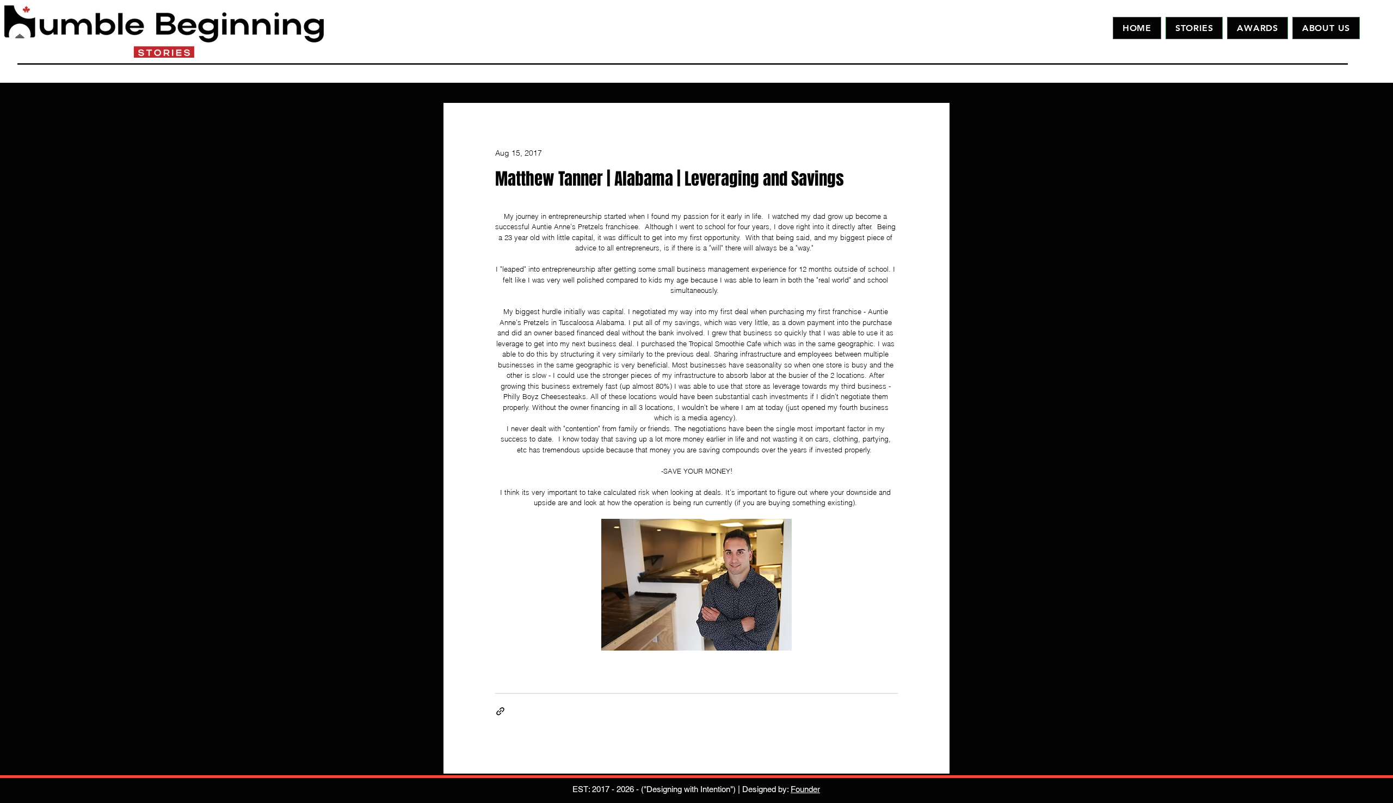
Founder (805, 789)
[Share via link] (500, 711)
